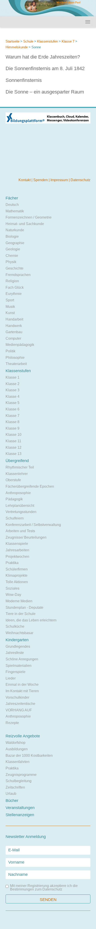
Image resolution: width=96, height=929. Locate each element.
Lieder (11, 678)
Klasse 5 (12, 403)
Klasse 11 (13, 441)
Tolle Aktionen (17, 582)
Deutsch (12, 205)
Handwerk (14, 326)
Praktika (12, 563)
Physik (11, 262)
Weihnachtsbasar (19, 633)
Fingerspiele (15, 672)
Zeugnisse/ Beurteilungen (26, 537)
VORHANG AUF (19, 710)
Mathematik (15, 211)
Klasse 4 (12, 396)
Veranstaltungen (20, 807)
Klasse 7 (68, 41)
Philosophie (15, 357)
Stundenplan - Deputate (24, 607)
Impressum (59, 180)
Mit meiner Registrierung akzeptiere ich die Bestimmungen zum (44, 887)
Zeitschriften (15, 787)
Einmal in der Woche (22, 684)
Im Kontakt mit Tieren (22, 691)
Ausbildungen (17, 749)
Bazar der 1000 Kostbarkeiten (29, 755)
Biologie (12, 236)
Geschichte (14, 268)
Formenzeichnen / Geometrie (29, 217)
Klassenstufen (47, 41)
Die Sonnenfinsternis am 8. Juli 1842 (45, 68)
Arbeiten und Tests (20, 531)
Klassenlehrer (17, 474)
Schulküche (15, 626)
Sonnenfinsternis (24, 80)
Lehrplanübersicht (20, 505)
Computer (13, 338)
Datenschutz (80, 180)
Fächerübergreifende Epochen (30, 486)
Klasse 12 (13, 447)
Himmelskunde (17, 47)
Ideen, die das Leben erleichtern (31, 620)
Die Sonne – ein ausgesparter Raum (45, 92)
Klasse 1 (12, 377)
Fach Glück (15, 287)
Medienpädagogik (20, 345)
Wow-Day (13, 594)
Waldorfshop (15, 742)
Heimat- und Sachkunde (25, 224)
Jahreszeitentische (20, 704)
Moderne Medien (19, 601)
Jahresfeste (15, 653)
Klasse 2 (12, 384)
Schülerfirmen (17, 569)
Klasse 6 (12, 409)
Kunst (10, 313)
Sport (10, 300)
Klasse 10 (13, 434)
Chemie (12, 256)
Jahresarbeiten (17, 550)
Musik (10, 306)
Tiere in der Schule (20, 614)
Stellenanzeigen (20, 815)
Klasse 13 (13, 454)
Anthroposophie (18, 493)
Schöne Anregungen (22, 659)
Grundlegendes (18, 646)
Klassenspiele (17, 544)
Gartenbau (14, 332)
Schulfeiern (15, 518)
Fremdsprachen (18, 275)
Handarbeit (14, 319)
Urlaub (11, 793)
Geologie (13, 249)
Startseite (12, 41)
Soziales (12, 588)
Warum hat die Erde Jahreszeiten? (43, 57)
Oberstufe (13, 480)
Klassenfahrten (17, 762)
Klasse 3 (12, 390)
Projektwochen (17, 556)
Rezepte (12, 723)
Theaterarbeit (16, 364)
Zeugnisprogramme (21, 775)
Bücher (12, 800)
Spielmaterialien (18, 665)
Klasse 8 (12, 422)
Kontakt (25, 180)
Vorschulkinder (17, 697)
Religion (12, 281)
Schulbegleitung (18, 781)
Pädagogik (14, 499)
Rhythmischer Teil (20, 467)
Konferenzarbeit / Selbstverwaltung (33, 525)
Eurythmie (14, 294)
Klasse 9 (12, 428)
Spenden (41, 180)
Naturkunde (15, 230)
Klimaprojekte (16, 575)
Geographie (15, 243)
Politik (10, 351)
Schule (28, 41)
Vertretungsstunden (21, 512)
